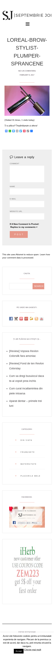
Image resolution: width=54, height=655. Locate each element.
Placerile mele (30, 476)
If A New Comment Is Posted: (24, 224)
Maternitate (29, 464)
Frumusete (28, 452)
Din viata (26, 440)
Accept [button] (19, 651)
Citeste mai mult (32, 649)
